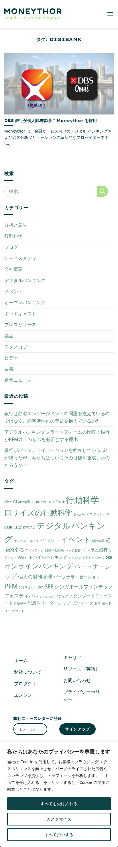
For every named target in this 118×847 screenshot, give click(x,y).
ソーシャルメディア (54, 596)
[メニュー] (110, 14)
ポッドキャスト (20, 313)
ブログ (11, 247)
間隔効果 (20, 603)
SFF (49, 586)
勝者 (98, 603)
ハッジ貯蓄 (73, 550)
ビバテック (82, 603)
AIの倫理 (24, 502)
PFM (11, 586)
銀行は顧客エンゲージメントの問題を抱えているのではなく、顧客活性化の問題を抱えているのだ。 (57, 417)
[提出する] (102, 191)
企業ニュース (18, 380)
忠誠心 (22, 557)
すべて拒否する (59, 834)
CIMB (8, 527)
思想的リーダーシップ (49, 603)
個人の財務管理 (35, 576)
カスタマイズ (59, 819)
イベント (13, 291)
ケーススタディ (20, 258)
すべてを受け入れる (59, 803)
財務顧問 (98, 541)
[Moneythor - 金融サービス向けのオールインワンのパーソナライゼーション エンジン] (33, 14)
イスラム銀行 (95, 550)
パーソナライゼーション (77, 577)
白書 (8, 369)
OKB (108, 557)
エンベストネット (26, 541)
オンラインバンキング (38, 566)
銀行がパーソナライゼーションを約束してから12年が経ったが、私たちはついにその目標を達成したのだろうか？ (57, 457)
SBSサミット (28, 587)
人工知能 (58, 502)
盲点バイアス (83, 514)
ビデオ (11, 358)
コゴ (17, 527)
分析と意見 (15, 225)
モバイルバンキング (48, 557)
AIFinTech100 (41, 502)
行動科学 (13, 236)
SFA (41, 587)
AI (15, 501)
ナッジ (73, 557)
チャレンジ (101, 514)
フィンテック (34, 550)
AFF (8, 501)
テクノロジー (18, 347)
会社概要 (13, 269)
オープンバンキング (25, 302)
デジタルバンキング (25, 280)
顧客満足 (29, 527)
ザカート (18, 611)
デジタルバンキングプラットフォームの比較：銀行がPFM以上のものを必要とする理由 (57, 435)
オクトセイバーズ (91, 557)
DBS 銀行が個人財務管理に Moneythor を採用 (50, 120)
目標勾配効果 (54, 550)
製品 (8, 336)
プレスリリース (20, 324)
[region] (59, 794)
